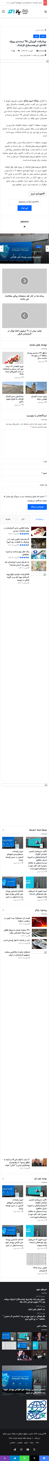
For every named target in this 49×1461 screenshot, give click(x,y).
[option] (24, 248)
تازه (23, 519)
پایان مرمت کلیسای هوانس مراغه (39, 398)
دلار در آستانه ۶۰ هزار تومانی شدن (17, 940)
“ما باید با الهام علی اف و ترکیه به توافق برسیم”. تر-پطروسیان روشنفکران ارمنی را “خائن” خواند (17, 1162)
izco (10, 1438)
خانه (43, 30)
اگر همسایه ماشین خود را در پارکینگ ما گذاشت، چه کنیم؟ (18, 541)
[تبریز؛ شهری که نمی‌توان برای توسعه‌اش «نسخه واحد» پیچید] (36, 882)
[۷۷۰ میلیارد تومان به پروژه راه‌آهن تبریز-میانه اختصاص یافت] (39, 933)
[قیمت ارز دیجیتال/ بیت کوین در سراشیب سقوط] (39, 922)
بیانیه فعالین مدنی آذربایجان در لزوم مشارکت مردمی (16, 529)
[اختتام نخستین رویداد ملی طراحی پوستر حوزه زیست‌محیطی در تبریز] (12, 882)
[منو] (3, 13)
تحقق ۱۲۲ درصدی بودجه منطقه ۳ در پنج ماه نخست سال (37, 356)
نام (45, 461)
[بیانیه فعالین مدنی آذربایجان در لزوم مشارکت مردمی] (38, 531)
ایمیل (44, 473)
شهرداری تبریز (37, 193)
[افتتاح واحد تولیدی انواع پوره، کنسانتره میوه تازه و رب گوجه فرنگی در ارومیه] (38, 676)
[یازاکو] (18, 12)
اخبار (37, 30)
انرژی (26, 1442)
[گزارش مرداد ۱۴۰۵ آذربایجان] (36, 1259)
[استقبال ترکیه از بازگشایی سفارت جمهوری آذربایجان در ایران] (39, 1053)
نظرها (8, 519)
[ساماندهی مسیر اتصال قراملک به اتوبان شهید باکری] (12, 388)
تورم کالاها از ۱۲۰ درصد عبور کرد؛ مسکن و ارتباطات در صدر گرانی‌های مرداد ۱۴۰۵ (13, 370)
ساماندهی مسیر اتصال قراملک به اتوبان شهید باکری (14, 399)
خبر (38, 246)
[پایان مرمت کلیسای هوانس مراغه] (36, 388)
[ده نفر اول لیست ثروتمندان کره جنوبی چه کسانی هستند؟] (38, 566)
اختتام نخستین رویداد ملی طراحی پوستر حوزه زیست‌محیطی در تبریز (26, 255)
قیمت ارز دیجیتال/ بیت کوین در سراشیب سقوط (17, 919)
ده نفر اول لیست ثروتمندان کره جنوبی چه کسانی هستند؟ (17, 563)
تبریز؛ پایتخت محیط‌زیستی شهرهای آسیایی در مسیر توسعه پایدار (14, 855)
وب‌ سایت (43, 485)
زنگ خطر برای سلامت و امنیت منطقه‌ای (17, 553)
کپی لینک (24, 208)
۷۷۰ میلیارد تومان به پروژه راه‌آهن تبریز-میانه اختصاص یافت (17, 931)
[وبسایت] (24, 226)
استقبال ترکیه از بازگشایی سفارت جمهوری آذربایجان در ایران (17, 953)
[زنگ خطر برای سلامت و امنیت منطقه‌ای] (38, 554)
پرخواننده (39, 519)
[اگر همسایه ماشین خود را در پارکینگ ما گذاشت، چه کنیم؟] (38, 543)
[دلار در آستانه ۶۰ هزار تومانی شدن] (39, 944)
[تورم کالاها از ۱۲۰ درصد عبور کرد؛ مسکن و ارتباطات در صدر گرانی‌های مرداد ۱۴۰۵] (12, 358)
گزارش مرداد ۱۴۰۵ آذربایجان (40, 1269)
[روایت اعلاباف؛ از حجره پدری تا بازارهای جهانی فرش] (40, 1355)
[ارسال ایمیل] (37, 51)
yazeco (41, 51)
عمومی (19, 1442)
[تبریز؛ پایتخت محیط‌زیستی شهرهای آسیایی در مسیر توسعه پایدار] (12, 843)
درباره (32, 1442)
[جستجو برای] (45, 13)
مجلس (12, 1442)
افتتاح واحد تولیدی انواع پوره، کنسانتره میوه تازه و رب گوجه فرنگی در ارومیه (17, 577)
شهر (36, 36)
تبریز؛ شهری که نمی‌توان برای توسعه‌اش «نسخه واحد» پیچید (37, 894)
